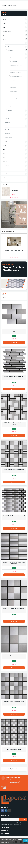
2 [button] (12, 197)
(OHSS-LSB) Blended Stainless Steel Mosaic (14, 701)
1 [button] (10, 197)
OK (24, 819)
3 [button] (14, 197)
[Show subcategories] (26, 19)
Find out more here (5, 842)
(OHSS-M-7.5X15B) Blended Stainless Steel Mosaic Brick (14, 330)
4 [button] (15, 197)
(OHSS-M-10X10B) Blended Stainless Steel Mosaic (14, 655)
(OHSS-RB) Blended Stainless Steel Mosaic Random (14, 423)
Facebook (2, 810)
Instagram (6, 810)
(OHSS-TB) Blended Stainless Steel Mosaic (14, 469)
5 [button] (17, 197)
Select (4, 297)
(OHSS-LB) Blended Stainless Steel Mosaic (14, 376)
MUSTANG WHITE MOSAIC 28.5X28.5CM (17, 189)
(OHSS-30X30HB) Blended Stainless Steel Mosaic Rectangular (14, 562)
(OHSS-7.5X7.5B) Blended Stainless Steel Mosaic (14, 608)
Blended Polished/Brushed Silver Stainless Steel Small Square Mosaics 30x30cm (14, 748)
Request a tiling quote (14, 782)
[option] (14, 191)
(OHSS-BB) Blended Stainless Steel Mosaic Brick (14, 515)
